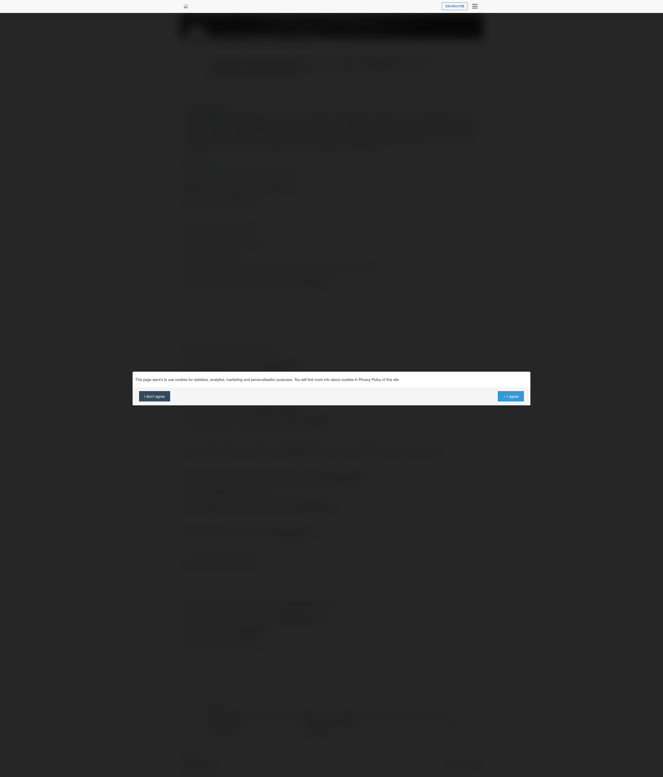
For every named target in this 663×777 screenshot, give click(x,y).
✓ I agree (511, 396)
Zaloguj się (454, 6)
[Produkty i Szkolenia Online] (186, 6)
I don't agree (154, 396)
